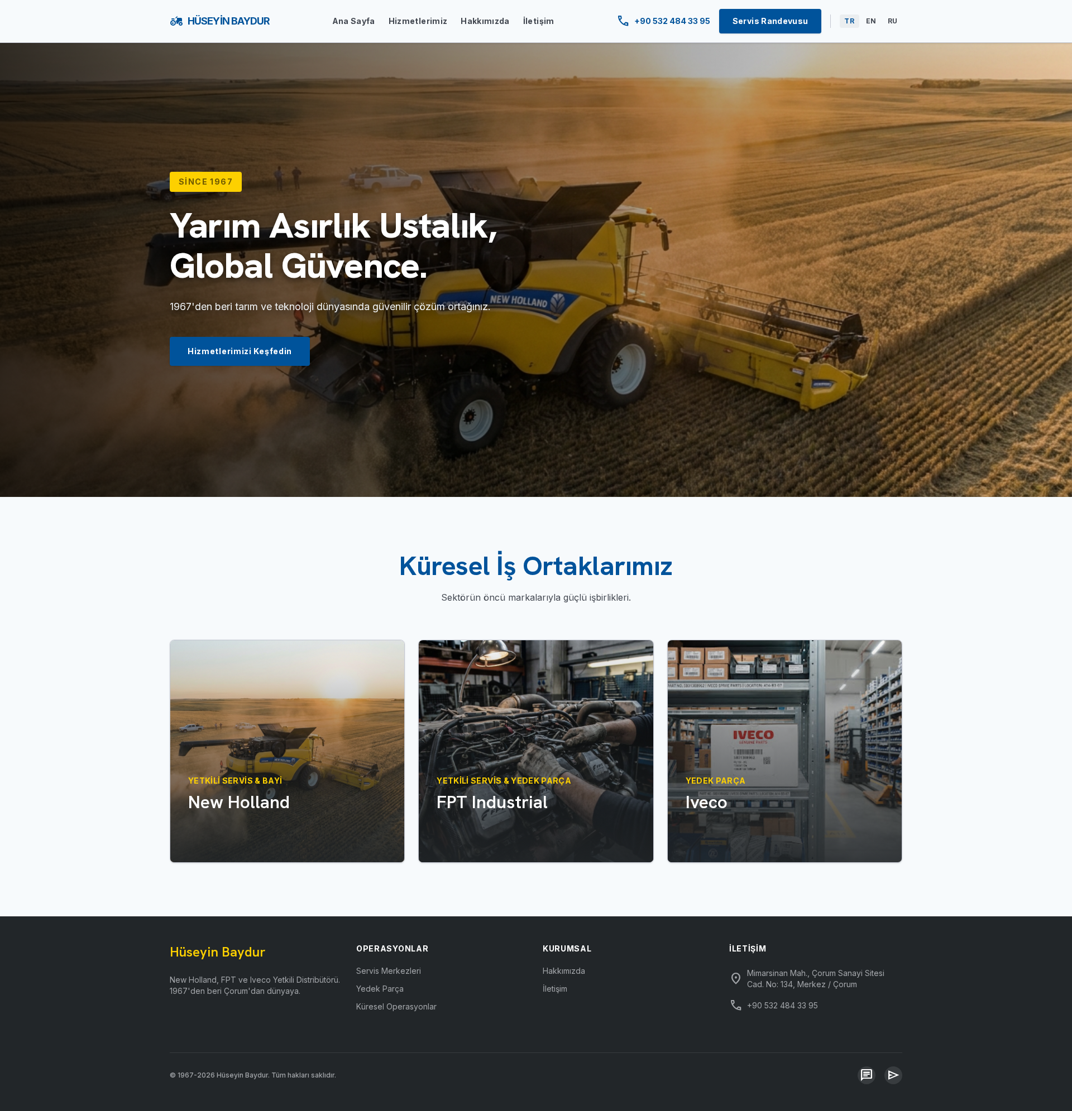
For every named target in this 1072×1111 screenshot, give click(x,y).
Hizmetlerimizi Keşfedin (240, 351)
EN (871, 21)
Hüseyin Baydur (220, 21)
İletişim (538, 21)
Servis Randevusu (770, 21)
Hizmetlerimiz (418, 21)
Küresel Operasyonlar (396, 1006)
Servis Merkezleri (388, 970)
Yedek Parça (380, 988)
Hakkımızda (485, 21)
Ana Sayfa (353, 21)
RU (893, 21)
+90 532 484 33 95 (663, 21)
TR (849, 21)
